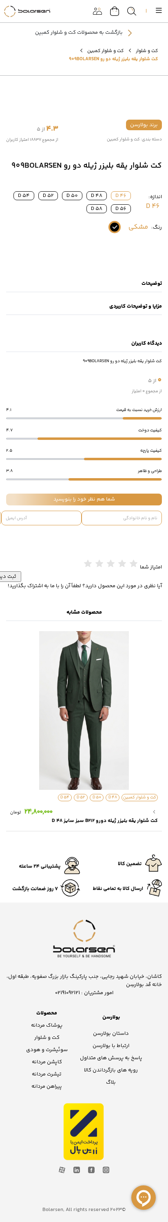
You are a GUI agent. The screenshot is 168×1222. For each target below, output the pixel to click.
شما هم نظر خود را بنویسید (84, 499)
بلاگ (111, 1082)
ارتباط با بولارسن (111, 1046)
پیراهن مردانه (46, 1086)
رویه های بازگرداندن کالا (111, 1070)
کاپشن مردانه (47, 1062)
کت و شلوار (147, 51)
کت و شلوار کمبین (105, 51)
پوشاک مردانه (46, 1025)
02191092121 (67, 993)
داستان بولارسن (111, 1034)
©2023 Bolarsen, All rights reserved (84, 1210)
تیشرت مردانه (47, 1074)
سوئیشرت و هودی (47, 1050)
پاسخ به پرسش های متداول (111, 1058)
